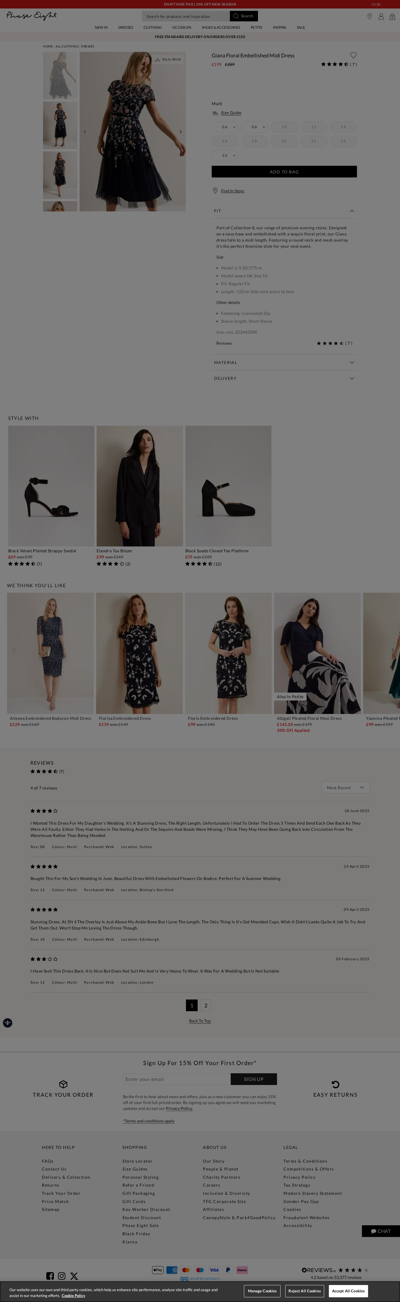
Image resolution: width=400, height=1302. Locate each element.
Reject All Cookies (304, 1291)
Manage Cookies (262, 1291)
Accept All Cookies (348, 1291)
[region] (200, 1291)
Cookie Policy (73, 1295)
